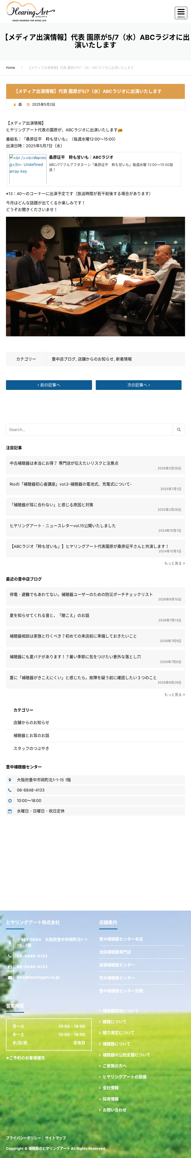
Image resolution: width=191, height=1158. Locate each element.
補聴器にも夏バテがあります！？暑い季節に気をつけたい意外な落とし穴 (75, 656)
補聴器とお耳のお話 (31, 735)
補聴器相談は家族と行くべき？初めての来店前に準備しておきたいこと (73, 636)
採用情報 (111, 1098)
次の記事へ (137, 384)
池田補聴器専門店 (115, 951)
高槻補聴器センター (117, 964)
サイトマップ (55, 1138)
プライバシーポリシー (23, 1138)
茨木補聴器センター (117, 977)
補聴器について (117, 1043)
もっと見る (173, 563)
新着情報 (124, 359)
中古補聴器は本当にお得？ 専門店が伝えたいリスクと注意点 (64, 463)
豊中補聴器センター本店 (121, 939)
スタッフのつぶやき (31, 748)
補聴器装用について (121, 1010)
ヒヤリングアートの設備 (124, 1076)
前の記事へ (49, 384)
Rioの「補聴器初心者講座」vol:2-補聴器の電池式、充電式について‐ (71, 484)
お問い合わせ (115, 1109)
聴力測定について (119, 1032)
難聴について (115, 1021)
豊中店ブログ (64, 359)
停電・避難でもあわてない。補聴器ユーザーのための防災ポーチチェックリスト (81, 594)
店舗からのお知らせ (96, 359)
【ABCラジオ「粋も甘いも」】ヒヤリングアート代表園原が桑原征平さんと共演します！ (89, 546)
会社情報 (111, 1087)
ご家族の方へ (115, 1065)
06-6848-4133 (31, 790)
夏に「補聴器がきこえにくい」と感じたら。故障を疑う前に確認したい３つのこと (83, 677)
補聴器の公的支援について (126, 1054)
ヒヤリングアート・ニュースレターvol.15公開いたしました (63, 525)
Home (10, 68)
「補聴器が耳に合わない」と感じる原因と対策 (51, 505)
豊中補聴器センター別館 (121, 990)
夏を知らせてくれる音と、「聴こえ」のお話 (49, 615)
